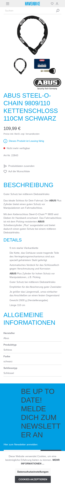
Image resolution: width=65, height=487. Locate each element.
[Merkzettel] (52, 4)
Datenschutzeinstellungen (33, 471)
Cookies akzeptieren (33, 479)
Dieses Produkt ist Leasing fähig (26, 141)
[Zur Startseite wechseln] (32, 3)
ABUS (52, 200)
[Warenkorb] (60, 3)
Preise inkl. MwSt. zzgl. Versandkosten (21, 134)
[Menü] (7, 3)
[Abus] (47, 84)
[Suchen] (58, 10)
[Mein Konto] (57, 4)
